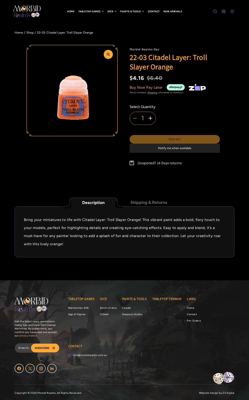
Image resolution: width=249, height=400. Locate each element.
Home (190, 307)
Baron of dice (108, 307)
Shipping (152, 92)
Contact (192, 314)
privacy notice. (28, 335)
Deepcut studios (132, 314)
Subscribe (42, 348)
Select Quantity (142, 107)
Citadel (104, 314)
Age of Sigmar (77, 314)
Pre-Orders (194, 320)
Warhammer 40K (78, 307)
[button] (215, 11)
